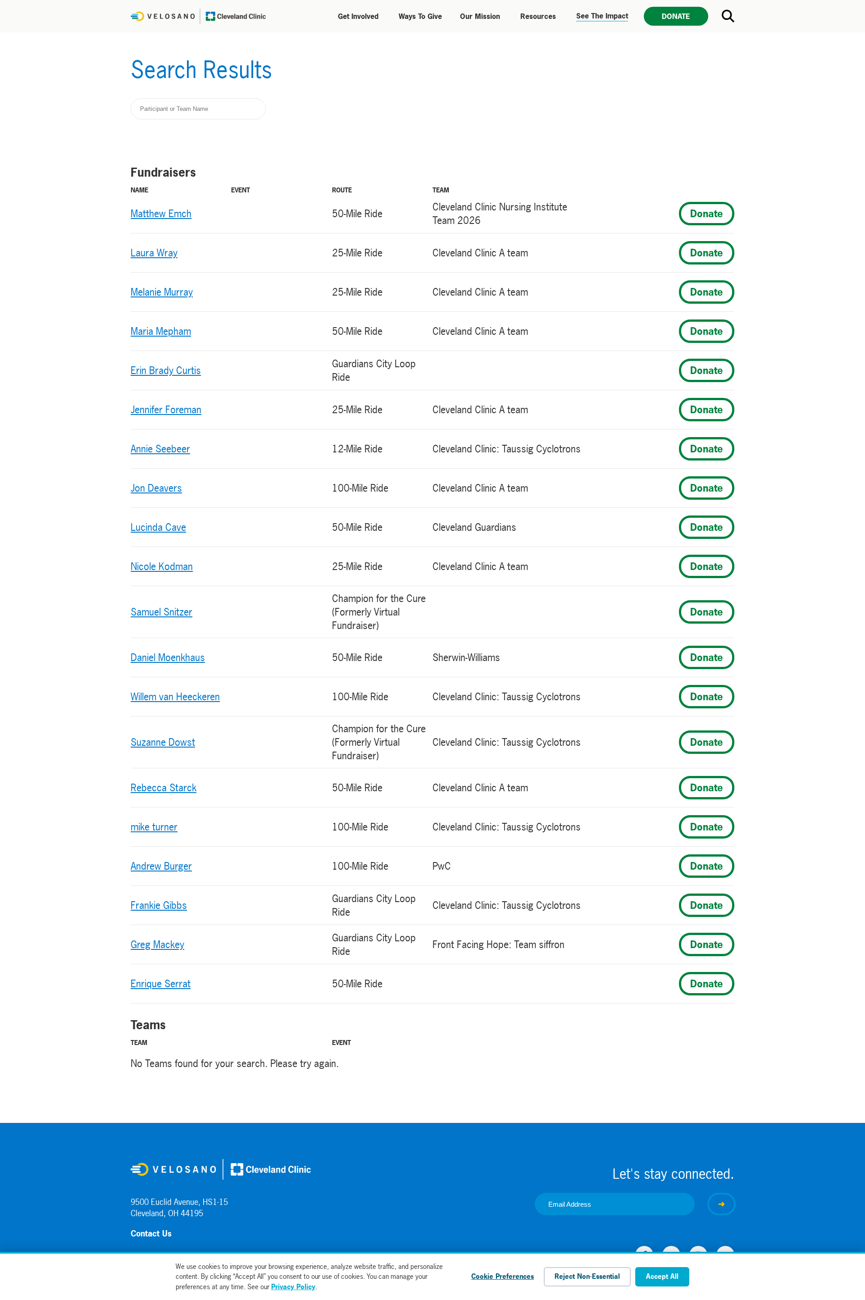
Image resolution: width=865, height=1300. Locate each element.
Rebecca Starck (163, 787)
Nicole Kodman (162, 566)
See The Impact (602, 16)
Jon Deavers (156, 488)
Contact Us (151, 1233)
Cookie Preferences (502, 1276)
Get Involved (358, 16)
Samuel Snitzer (161, 612)
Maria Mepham (161, 331)
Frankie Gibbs (159, 905)
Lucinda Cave (158, 527)
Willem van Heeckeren (175, 696)
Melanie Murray (162, 292)
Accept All (662, 1276)
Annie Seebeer (160, 449)
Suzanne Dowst (163, 742)
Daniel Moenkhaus (168, 657)
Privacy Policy (293, 1286)
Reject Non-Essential (587, 1276)
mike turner (154, 827)
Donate (676, 16)
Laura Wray (154, 253)
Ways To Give (420, 16)
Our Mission (480, 16)
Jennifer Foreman (166, 409)
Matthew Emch (161, 213)
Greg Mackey (157, 944)
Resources (538, 16)
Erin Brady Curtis (166, 370)
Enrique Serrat (161, 983)
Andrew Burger (161, 866)
